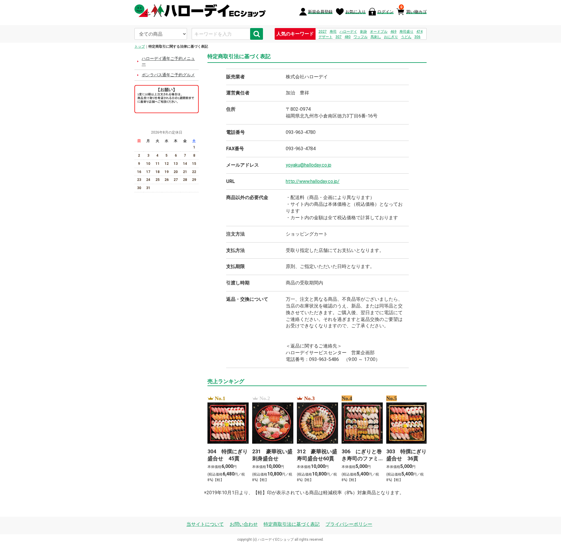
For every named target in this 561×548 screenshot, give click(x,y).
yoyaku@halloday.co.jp (308, 165)
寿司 (333, 32)
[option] (226, 439)
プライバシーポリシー (348, 524)
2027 (322, 32)
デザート (325, 37)
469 (393, 32)
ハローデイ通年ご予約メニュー (168, 61)
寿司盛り (406, 32)
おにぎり (391, 37)
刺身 (363, 32)
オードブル (378, 32)
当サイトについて (205, 524)
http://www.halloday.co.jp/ (313, 181)
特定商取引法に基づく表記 (292, 524)
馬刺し (375, 37)
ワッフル (361, 37)
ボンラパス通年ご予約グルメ (168, 74)
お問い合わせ (244, 524)
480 (347, 37)
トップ (139, 46)
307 (338, 37)
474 (419, 32)
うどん (406, 37)
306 (417, 37)
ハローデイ (348, 32)
